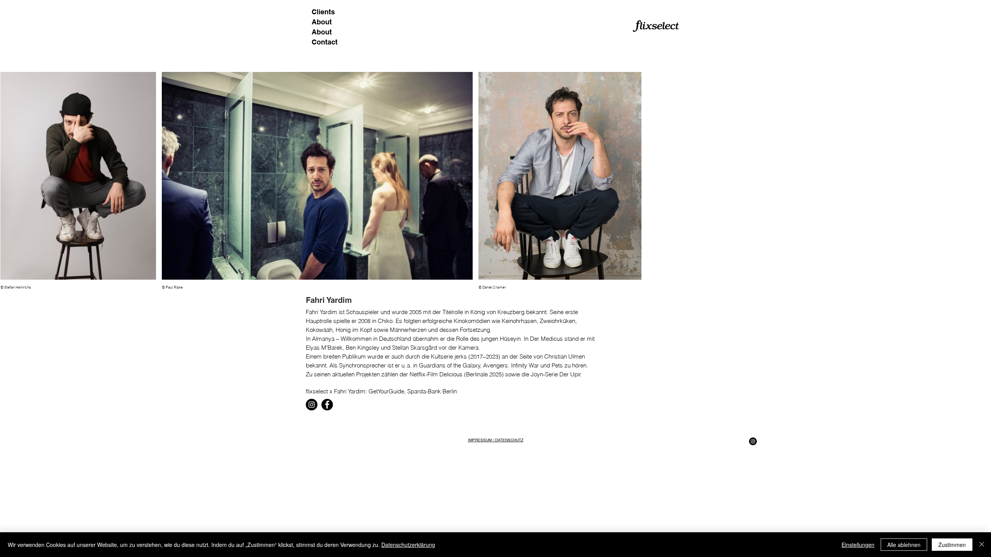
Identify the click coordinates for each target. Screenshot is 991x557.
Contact (325, 42)
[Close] (981, 544)
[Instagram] (311, 404)
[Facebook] (327, 404)
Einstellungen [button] (858, 544)
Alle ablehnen (904, 544)
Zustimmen (952, 544)
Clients (323, 12)
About (322, 22)
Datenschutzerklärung (408, 544)
